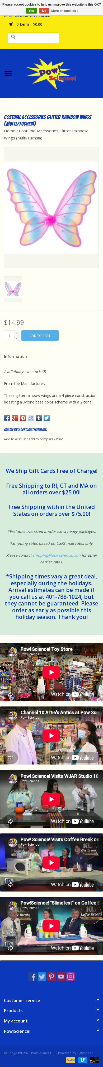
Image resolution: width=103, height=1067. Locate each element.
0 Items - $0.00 (29, 24)
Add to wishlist (15, 439)
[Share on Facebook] (7, 418)
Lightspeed (85, 1053)
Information (15, 356)
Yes (31, 11)
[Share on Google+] (15, 418)
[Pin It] (23, 418)
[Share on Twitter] (47, 418)
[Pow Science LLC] (60, 73)
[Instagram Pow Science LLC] (70, 976)
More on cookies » (65, 11)
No (44, 11)
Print (59, 439)
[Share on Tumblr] (39, 418)
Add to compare (41, 439)
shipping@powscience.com (56, 555)
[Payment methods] (70, 1059)
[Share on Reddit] (31, 418)
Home (9, 130)
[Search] (13, 37)
